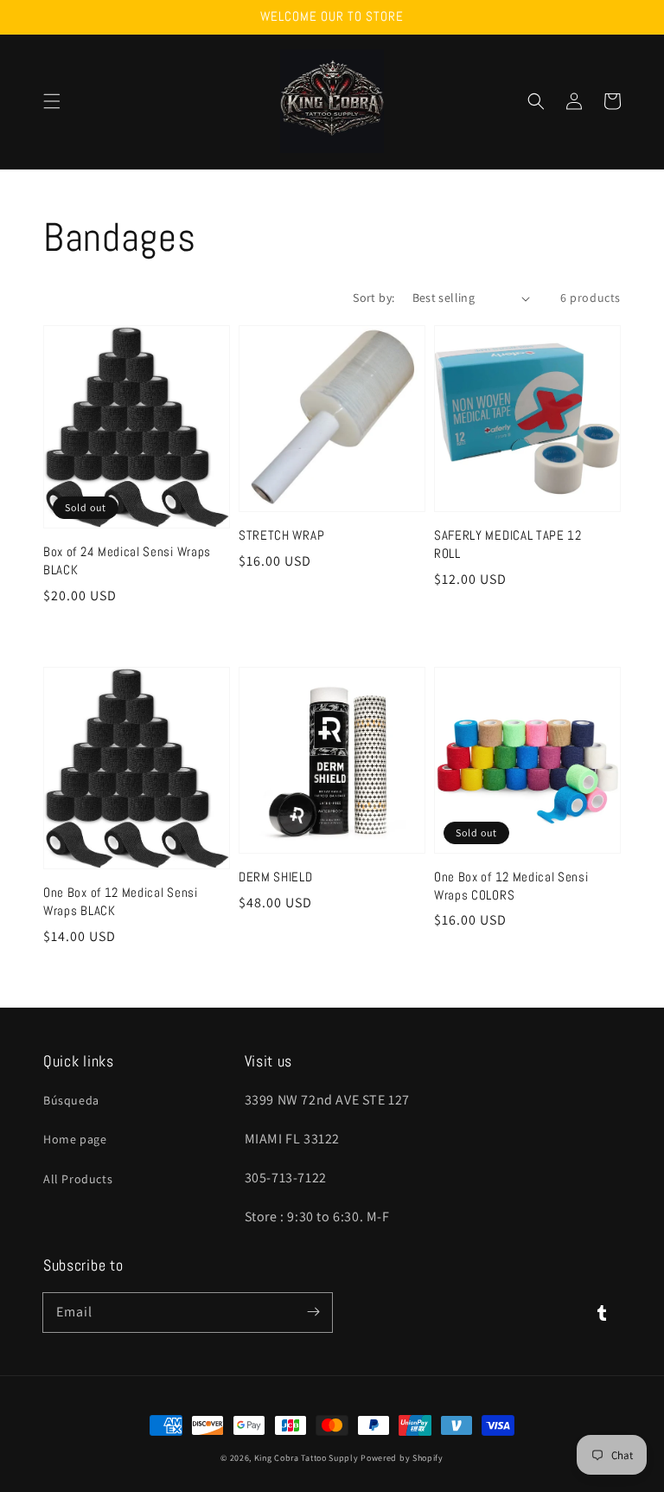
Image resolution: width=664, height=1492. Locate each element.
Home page (74, 1139)
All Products (77, 1179)
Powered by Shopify (402, 1457)
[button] (52, 101)
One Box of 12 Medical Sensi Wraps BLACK (120, 901)
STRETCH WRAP (281, 535)
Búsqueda (71, 1100)
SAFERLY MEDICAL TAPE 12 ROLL (508, 544)
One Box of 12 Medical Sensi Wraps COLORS (511, 885)
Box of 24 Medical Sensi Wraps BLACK (127, 560)
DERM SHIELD (276, 876)
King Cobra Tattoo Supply (306, 1457)
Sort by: (373, 297)
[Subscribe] (313, 1312)
